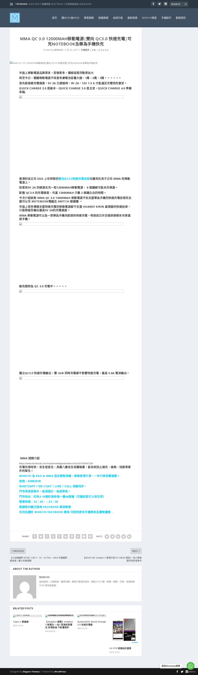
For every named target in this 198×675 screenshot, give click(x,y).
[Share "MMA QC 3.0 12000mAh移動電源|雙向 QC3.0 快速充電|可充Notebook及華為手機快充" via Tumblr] (53, 536)
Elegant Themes (31, 671)
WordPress (60, 671)
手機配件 (166, 18)
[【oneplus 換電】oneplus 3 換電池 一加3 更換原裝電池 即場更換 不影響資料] (59, 616)
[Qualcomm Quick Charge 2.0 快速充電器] (91, 616)
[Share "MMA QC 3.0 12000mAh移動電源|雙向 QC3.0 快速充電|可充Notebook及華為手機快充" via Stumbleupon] (78, 536)
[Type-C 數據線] (27, 616)
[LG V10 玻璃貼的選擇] (124, 629)
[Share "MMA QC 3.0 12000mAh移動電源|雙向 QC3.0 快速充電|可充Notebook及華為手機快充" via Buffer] (72, 536)
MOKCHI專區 (149, 18)
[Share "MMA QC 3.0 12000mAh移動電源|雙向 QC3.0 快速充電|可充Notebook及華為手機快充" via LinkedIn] (65, 536)
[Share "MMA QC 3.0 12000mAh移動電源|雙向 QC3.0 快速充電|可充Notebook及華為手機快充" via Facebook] (35, 536)
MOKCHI (58, 49)
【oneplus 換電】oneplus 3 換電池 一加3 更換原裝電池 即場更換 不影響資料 (59, 624)
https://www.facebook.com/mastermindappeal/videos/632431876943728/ (56, 463)
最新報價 (132, 18)
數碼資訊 (181, 18)
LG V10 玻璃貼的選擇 (120, 648)
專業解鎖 (89, 18)
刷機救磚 (103, 18)
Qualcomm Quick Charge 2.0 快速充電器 (91, 623)
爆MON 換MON (70, 18)
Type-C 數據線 (21, 621)
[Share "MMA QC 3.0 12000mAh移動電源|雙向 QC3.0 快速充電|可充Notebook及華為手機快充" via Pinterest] (59, 536)
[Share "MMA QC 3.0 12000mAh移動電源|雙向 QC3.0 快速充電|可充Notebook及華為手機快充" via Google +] (47, 536)
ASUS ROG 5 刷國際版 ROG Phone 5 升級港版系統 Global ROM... (61, 3)
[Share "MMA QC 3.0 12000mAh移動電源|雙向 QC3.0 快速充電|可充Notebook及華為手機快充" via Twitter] (41, 536)
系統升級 (118, 18)
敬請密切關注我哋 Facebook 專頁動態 (45, 507)
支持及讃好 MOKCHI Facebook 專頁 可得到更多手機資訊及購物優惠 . (66, 512)
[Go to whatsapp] (190, 666)
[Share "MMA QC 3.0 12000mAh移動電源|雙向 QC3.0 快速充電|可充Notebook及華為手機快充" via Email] (84, 536)
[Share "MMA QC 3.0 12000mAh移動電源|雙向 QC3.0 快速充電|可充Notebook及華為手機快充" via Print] (90, 536)
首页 (54, 18)
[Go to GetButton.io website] (191, 672)
